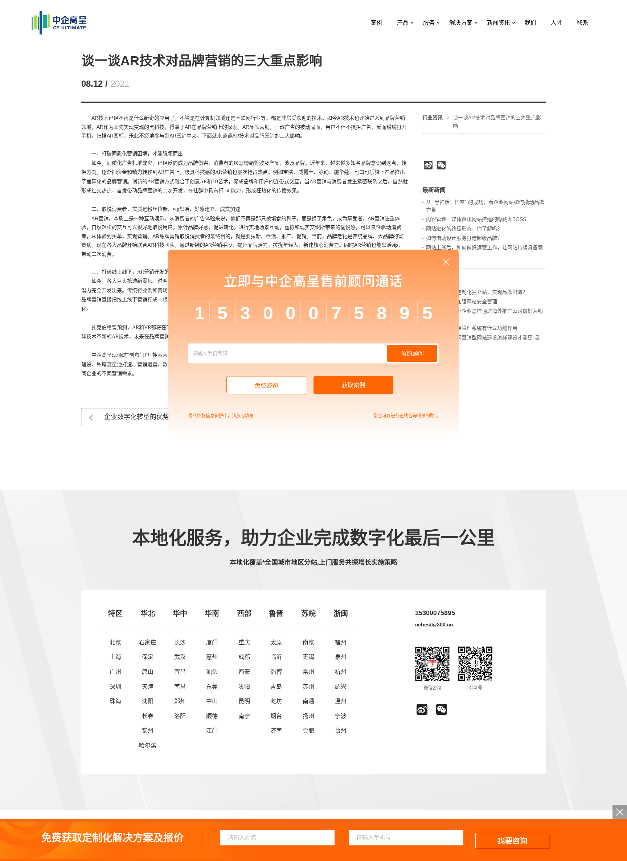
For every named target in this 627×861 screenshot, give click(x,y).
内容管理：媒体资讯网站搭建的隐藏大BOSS (476, 219)
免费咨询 (266, 385)
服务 (429, 23)
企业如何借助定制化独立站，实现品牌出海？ (477, 292)
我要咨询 (512, 841)
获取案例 (353, 385)
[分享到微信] (441, 165)
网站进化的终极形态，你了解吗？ (464, 228)
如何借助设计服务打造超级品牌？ (464, 238)
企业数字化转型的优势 (136, 417)
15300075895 (435, 612)
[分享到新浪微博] (428, 165)
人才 (556, 23)
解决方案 (460, 23)
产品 (403, 23)
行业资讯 (432, 117)
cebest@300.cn (434, 624)
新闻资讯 (498, 23)
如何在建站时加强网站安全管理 (461, 301)
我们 (530, 23)
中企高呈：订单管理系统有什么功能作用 (471, 328)
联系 (583, 23)
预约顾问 (412, 353)
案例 (376, 23)
